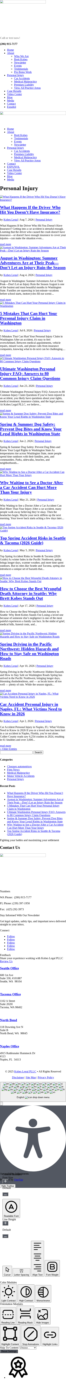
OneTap (18, 1179)
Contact (11, 103)
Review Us (6, 961)
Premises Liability (24, 84)
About (10, 53)
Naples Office (9, 1046)
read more (5, 244)
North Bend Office (11, 1039)
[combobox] (33, 1092)
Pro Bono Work (23, 72)
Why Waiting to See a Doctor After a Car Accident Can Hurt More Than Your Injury (31, 487)
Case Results (14, 91)
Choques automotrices (19, 766)
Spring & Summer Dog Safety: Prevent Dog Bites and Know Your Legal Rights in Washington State (31, 429)
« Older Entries (8, 748)
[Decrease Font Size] (5, 1194)
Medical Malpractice (25, 81)
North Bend (8, 1020)
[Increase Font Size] (5, 1181)
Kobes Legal (11, 219)
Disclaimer (18, 1077)
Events (18, 65)
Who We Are (21, 56)
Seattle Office (9, 968)
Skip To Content (9, 1347)
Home (10, 49)
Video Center (14, 94)
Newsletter (20, 62)
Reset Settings (9, 1351)
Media (10, 100)
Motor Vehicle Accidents (20, 775)
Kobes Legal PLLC (25, 1071)
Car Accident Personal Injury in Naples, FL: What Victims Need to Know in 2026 (31, 709)
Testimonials (21, 68)
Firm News (13, 769)
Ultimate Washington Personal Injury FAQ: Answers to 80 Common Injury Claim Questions (30, 374)
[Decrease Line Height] (5, 1236)
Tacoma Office (10, 994)
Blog (9, 97)
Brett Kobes (20, 59)
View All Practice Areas (27, 87)
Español (11, 106)
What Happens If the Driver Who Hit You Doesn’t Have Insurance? (30, 209)
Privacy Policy (46, 1077)
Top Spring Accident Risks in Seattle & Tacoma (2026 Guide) (33, 540)
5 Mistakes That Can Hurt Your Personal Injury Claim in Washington (28, 318)
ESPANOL (13, 166)
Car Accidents (22, 78)
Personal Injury (15, 75)
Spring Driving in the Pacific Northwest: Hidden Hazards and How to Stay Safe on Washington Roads (29, 651)
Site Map (31, 1077)
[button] (1, 1103)
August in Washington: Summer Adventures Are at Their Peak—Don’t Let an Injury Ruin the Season (32, 263)
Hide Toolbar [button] (7, 1186)
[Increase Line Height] (5, 1223)
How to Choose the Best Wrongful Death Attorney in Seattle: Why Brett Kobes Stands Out (30, 593)
